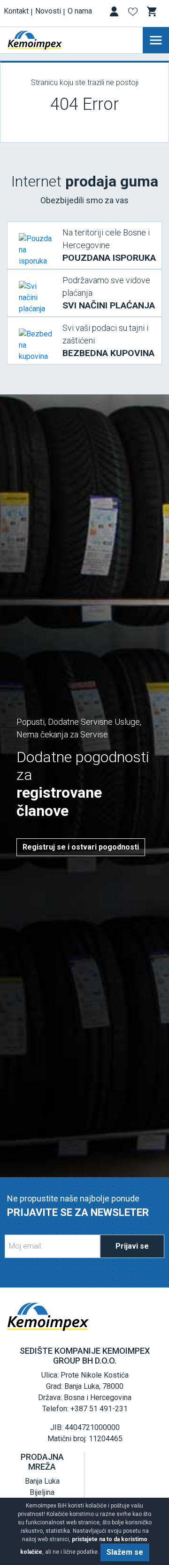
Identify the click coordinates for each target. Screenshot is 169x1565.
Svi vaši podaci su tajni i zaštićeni (108, 340)
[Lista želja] (133, 13)
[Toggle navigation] (156, 40)
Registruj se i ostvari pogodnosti (81, 847)
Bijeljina (42, 1492)
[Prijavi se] (115, 13)
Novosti (48, 11)
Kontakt (16, 11)
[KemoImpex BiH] (49, 40)
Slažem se (125, 1552)
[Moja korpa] (152, 12)
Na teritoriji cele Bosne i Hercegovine (109, 245)
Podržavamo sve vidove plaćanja (108, 293)
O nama (80, 11)
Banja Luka (42, 1481)
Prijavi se (132, 1246)
